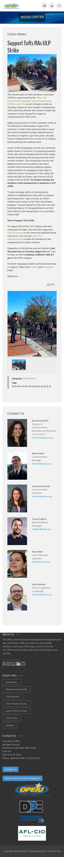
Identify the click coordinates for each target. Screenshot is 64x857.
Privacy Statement (37, 851)
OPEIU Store (12, 718)
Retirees (10, 725)
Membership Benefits (16, 689)
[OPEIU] (11, 5)
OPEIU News (29, 378)
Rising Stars (12, 682)
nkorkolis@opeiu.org (42, 437)
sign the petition (15, 232)
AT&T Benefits (13, 696)
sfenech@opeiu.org (42, 496)
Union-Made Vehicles (16, 703)
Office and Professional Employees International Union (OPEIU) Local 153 (29, 100)
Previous (11, 322)
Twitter (34, 267)
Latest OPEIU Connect (16, 710)
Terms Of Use (54, 851)
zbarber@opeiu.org (42, 594)
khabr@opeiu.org (40, 561)
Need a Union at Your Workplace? (22, 778)
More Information (11, 659)
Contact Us (10, 769)
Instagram (48, 267)
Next (53, 322)
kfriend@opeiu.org (41, 463)
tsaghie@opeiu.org (41, 529)
